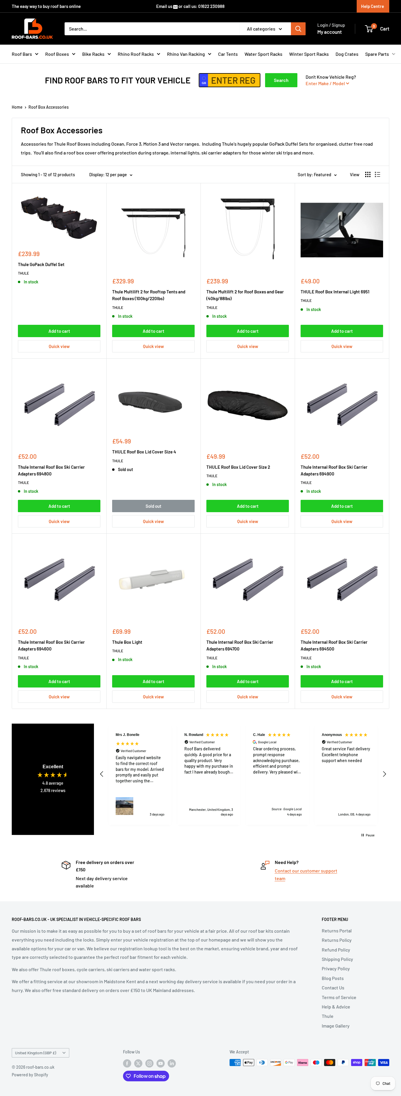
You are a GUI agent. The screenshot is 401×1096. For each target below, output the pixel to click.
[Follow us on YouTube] (160, 1063)
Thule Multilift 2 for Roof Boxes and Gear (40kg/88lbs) (245, 295)
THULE (23, 273)
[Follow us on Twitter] (138, 1063)
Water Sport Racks (263, 54)
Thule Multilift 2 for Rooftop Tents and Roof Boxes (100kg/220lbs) (148, 295)
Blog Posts (333, 978)
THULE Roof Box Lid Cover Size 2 (238, 467)
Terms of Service (339, 997)
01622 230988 (211, 6)
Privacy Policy (336, 968)
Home (17, 107)
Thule (327, 1016)
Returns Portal (337, 930)
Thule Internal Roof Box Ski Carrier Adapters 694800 (51, 470)
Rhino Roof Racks (136, 54)
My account (329, 32)
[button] (102, 774)
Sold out (153, 506)
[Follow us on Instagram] (149, 1063)
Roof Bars (22, 54)
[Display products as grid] (367, 174)
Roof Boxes (57, 54)
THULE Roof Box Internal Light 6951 (335, 291)
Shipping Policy (337, 959)
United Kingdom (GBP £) (35, 1052)
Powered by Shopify (30, 1074)
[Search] (298, 28)
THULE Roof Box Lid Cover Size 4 (144, 451)
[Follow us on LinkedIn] (172, 1063)
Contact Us (333, 987)
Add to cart (59, 331)
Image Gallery (336, 1025)
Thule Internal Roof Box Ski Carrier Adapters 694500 (334, 645)
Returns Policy (337, 940)
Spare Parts (377, 54)
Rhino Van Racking (186, 54)
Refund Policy (336, 949)
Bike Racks (93, 54)
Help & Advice (336, 1006)
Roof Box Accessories (48, 107)
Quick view (59, 346)
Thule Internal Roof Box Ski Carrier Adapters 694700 (239, 645)
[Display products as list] (377, 174)
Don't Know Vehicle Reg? (331, 80)
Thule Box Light (127, 642)
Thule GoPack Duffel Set (41, 264)
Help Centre (372, 6)
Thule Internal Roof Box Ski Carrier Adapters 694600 (51, 645)
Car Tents (228, 54)
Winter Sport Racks (309, 54)
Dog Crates (347, 54)
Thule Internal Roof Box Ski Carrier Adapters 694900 (334, 470)
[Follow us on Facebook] (127, 1063)
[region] (243, 774)
